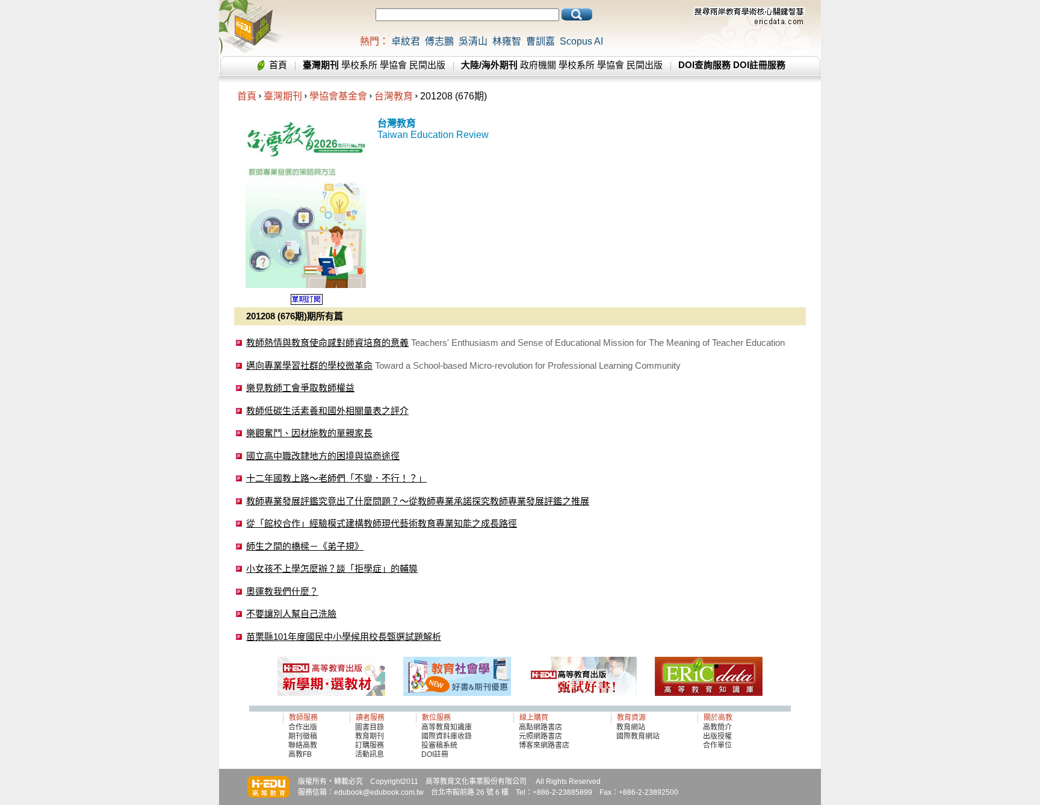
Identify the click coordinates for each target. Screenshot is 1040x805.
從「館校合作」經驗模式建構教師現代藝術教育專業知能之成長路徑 (381, 523)
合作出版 (302, 727)
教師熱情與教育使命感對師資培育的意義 (327, 342)
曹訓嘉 (540, 41)
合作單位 (717, 745)
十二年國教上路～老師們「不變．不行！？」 (336, 478)
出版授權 (717, 736)
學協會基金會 (338, 96)
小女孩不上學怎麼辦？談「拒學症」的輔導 (332, 568)
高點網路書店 (541, 727)
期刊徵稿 (302, 736)
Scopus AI (581, 41)
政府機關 (538, 65)
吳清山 (473, 41)
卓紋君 (405, 41)
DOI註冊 (434, 754)
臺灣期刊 (283, 96)
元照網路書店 (540, 736)
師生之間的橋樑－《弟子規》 (305, 546)
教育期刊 (369, 736)
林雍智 (506, 41)
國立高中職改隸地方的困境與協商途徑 (323, 456)
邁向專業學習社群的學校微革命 (309, 365)
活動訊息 (369, 754)
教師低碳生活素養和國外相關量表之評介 (327, 411)
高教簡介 (717, 727)
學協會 (393, 65)
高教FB (300, 754)
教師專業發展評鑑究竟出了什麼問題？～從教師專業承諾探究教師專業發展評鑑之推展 (417, 501)
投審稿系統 (439, 745)
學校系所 (359, 65)
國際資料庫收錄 (446, 736)
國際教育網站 (638, 736)
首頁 (278, 65)
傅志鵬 (439, 41)
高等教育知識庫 (446, 727)
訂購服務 (369, 745)
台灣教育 (393, 96)
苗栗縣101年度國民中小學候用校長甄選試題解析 (343, 636)
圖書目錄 (369, 727)
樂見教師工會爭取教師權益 (300, 388)
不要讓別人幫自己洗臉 (291, 614)
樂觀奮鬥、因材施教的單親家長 (309, 433)
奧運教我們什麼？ (282, 591)
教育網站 (630, 727)
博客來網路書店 (544, 745)
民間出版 (427, 65)
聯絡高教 (302, 745)
